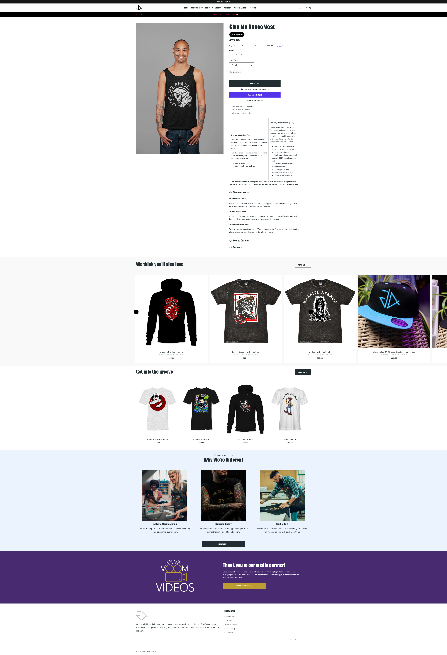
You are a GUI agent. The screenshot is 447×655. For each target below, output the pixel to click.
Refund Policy (229, 629)
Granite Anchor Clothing (149, 651)
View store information (242, 113)
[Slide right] (310, 312)
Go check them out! (243, 586)
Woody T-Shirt (290, 439)
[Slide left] (136, 312)
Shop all (301, 265)
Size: (234, 60)
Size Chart (228, 620)
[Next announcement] (257, 14)
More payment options (255, 100)
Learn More (222, 544)
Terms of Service (230, 624)
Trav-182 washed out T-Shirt (319, 352)
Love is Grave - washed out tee (245, 352)
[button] (197, 7)
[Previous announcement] (189, 14)
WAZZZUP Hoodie (245, 439)
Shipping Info (229, 616)
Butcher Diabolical (201, 439)
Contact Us (228, 633)
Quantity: (233, 50)
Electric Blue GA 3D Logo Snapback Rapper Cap (394, 352)
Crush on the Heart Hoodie (171, 352)
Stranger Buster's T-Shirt (157, 439)
